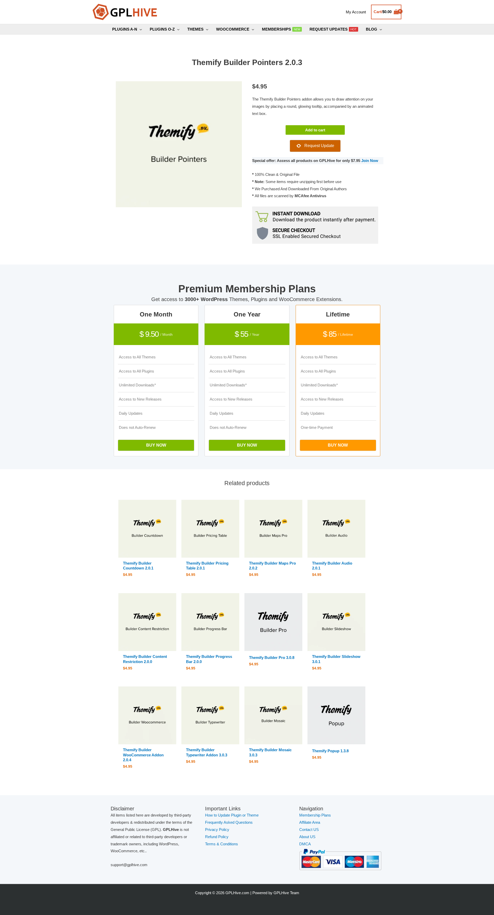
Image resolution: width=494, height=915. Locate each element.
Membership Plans (315, 815)
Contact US (309, 829)
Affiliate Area (309, 822)
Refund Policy (216, 837)
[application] (139, 29)
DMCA (305, 844)
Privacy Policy (217, 829)
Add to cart (315, 130)
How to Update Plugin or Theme (232, 815)
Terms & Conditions (221, 844)
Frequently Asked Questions (229, 822)
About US (307, 837)
